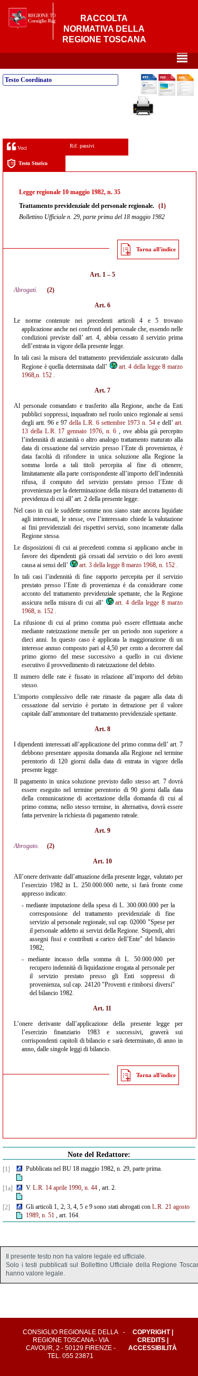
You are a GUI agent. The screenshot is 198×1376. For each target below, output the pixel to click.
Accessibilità (152, 1348)
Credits (151, 1340)
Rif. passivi (82, 146)
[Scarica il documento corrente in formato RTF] (149, 92)
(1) (162, 205)
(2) (50, 290)
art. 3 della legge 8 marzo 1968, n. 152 (127, 565)
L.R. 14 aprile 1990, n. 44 (65, 1187)
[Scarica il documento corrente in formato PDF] (166, 93)
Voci (21, 148)
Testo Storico (33, 163)
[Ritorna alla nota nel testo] (19, 1169)
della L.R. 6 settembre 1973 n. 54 (112, 422)
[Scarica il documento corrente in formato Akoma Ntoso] (185, 93)
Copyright (151, 1332)
